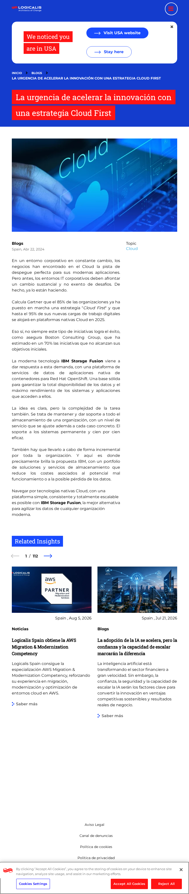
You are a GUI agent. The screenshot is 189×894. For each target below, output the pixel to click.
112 (35, 556)
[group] (51, 687)
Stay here (113, 51)
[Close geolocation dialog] (172, 27)
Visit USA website (121, 33)
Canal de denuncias (96, 835)
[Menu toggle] (171, 9)
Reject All (166, 884)
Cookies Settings (33, 884)
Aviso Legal (94, 824)
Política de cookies (96, 847)
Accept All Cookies (129, 884)
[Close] (181, 869)
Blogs (37, 73)
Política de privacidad (96, 858)
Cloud (132, 248)
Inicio (17, 73)
